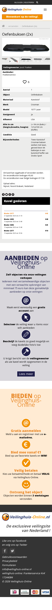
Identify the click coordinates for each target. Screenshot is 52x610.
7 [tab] (34, 61)
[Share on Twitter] (6, 194)
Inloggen (18, 2)
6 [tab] (30, 61)
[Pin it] (13, 194)
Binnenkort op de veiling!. (22, 16)
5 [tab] (26, 61)
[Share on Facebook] (3, 194)
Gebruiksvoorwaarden (14, 556)
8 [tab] (38, 61)
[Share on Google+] (9, 194)
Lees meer (26, 374)
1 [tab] (10, 61)
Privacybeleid (9, 561)
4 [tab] (22, 61)
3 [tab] (18, 61)
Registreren (29, 2)
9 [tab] (42, 61)
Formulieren (9, 565)
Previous (7, 60)
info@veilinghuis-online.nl (16, 569)
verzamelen (13, 26)
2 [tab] (14, 61)
